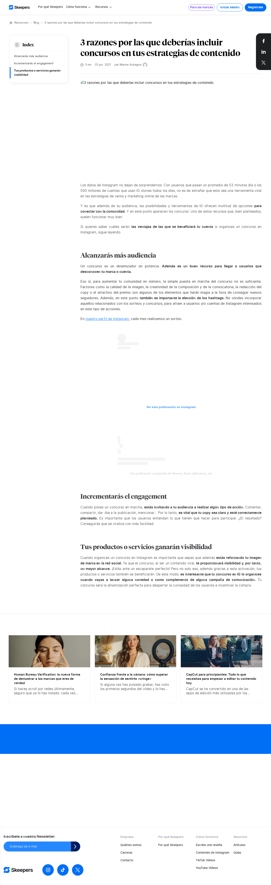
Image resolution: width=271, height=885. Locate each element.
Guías (237, 852)
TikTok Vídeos (205, 860)
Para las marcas (201, 7)
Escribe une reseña (209, 845)
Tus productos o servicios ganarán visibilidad (37, 72)
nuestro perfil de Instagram (107, 319)
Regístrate (255, 7)
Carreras (126, 852)
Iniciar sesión (230, 7)
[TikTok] (63, 870)
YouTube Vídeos (207, 868)
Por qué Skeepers (50, 7)
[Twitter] (77, 870)
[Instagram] (48, 870)
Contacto (126, 860)
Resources (21, 22)
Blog (36, 22)
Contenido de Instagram (212, 852)
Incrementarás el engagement (34, 63)
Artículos (239, 845)
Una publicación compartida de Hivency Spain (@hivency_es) (171, 473)
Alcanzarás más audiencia (31, 56)
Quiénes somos (130, 845)
